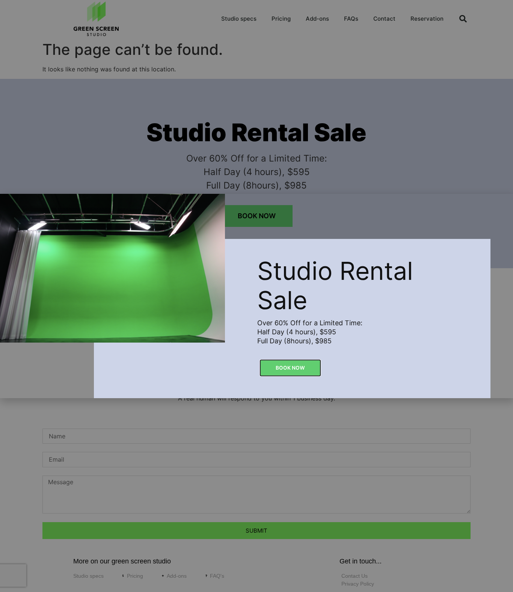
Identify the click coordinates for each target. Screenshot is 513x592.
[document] (256, 296)
